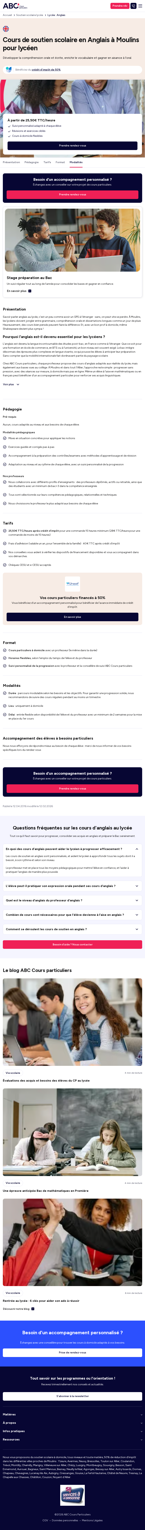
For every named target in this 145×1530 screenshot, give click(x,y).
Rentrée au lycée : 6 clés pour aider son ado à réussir (41, 1301)
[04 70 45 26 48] (133, 6)
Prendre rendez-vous (72, 788)
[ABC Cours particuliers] (15, 6)
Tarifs (47, 162)
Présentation (11, 162)
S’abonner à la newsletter (72, 1396)
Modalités (76, 162)
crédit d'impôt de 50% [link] (46, 69)
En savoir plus (16, 291)
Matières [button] (9, 1414)
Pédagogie (32, 162)
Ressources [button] (11, 1439)
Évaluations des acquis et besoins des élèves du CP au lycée (46, 1080)
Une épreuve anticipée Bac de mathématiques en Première (46, 1191)
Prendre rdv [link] (120, 5)
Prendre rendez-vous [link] (72, 194)
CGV (45, 1520)
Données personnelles (65, 1520)
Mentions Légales (92, 1520)
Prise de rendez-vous (72, 1352)
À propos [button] (9, 1423)
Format (60, 162)
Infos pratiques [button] (14, 1431)
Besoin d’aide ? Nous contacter (73, 944)
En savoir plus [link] (72, 617)
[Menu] (140, 5)
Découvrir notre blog (16, 1309)
